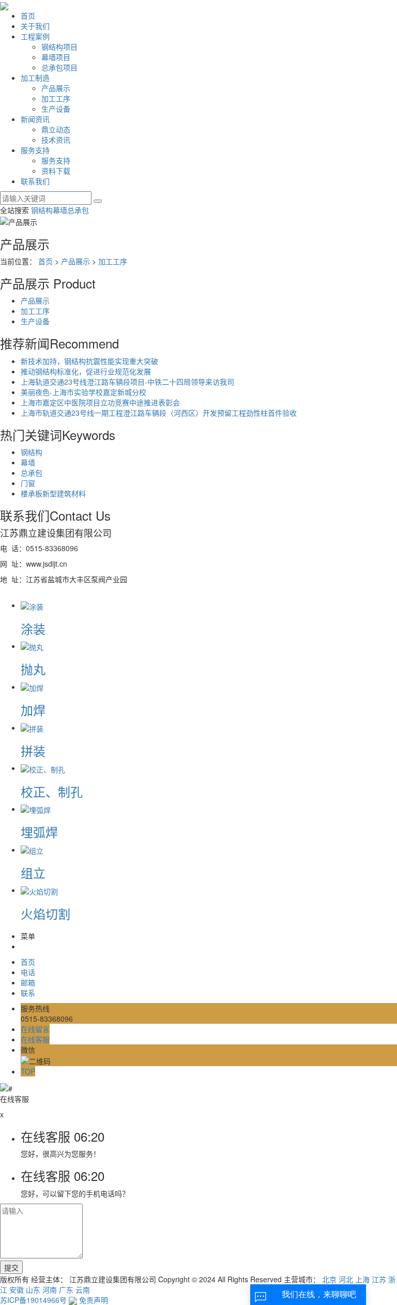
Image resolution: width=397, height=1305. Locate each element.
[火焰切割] (39, 890)
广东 (66, 1289)
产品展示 (55, 88)
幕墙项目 (55, 57)
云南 (82, 1289)
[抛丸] (32, 646)
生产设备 (55, 108)
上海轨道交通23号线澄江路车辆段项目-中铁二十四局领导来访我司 (127, 381)
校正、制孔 (52, 791)
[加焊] (32, 686)
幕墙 (60, 210)
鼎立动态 (55, 129)
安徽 (16, 1289)
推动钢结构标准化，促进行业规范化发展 (86, 371)
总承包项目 (59, 67)
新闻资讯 (35, 119)
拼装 (33, 750)
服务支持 (35, 150)
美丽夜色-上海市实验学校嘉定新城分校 (83, 392)
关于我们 (35, 26)
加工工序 (55, 98)
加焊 (33, 710)
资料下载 (55, 170)
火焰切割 (45, 913)
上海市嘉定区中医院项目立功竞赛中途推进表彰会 (100, 402)
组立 (33, 872)
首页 (28, 15)
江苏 (379, 1279)
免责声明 (93, 1300)
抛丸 (33, 669)
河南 (49, 1289)
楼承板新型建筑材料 (53, 493)
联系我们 (35, 181)
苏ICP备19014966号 (33, 1300)
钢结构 (42, 210)
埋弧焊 (39, 832)
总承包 (78, 210)
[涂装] (32, 605)
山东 (33, 1289)
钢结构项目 (59, 46)
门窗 (28, 483)
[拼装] (32, 727)
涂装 (33, 628)
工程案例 (35, 36)
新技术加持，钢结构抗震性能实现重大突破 (89, 361)
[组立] (32, 849)
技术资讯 (55, 139)
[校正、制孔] (43, 768)
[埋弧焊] (36, 808)
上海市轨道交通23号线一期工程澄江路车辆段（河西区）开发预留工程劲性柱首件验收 (159, 412)
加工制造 (35, 77)
